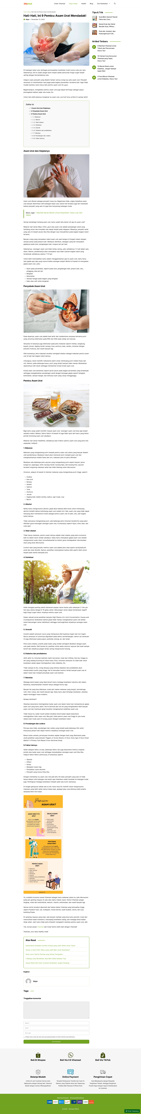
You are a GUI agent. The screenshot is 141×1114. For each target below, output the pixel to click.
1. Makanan (37, 117)
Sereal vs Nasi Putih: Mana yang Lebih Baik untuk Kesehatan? (48, 950)
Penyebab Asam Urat (40, 111)
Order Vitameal (59, 4)
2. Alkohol (37, 119)
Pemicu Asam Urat (39, 114)
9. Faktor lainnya (39, 138)
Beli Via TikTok (102, 1060)
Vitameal (40, 927)
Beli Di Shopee (38, 1060)
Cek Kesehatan (102, 4)
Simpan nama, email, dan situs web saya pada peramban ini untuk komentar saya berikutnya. (50, 1037)
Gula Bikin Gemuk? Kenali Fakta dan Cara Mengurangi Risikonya (108, 19)
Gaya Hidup (73, 4)
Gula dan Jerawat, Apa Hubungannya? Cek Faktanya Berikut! (107, 33)
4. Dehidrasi (37, 125)
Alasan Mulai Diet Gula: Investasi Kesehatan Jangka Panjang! (47, 963)
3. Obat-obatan (39, 122)
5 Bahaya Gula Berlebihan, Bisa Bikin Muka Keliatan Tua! (46, 959)
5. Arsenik (37, 127)
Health (83, 4)
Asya (27, 19)
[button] (115, 3)
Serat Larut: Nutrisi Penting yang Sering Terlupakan (44, 954)
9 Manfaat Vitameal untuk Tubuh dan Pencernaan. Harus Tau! (106, 48)
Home (25, 12)
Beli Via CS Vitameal (70, 1060)
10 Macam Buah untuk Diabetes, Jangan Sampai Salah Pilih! (106, 68)
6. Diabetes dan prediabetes (43, 130)
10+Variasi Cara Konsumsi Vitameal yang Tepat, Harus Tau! (107, 58)
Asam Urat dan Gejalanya (41, 108)
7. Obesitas (37, 133)
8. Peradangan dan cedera (42, 135)
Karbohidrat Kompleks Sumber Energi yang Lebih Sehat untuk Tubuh (50, 946)
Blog (91, 4)
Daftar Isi (30, 104)
